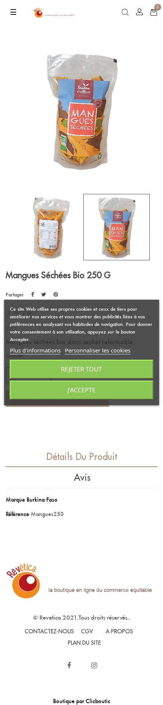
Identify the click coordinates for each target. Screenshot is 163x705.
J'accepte (81, 390)
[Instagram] (94, 665)
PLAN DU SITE (84, 642)
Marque (15, 499)
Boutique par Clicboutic (81, 701)
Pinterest (55, 294)
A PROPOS (119, 631)
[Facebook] (69, 665)
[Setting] (139, 12)
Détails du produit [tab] (81, 456)
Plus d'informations (35, 350)
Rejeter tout (81, 369)
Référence (17, 514)
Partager (32, 294)
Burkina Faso (42, 499)
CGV (87, 631)
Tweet (43, 294)
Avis (82, 477)
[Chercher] (125, 12)
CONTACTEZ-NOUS (49, 631)
